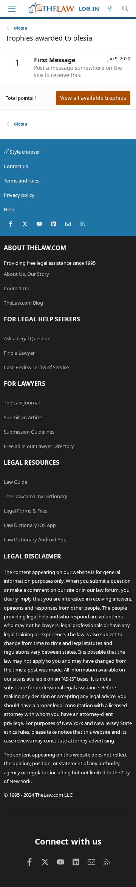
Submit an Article (23, 417)
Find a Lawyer (19, 352)
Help (9, 209)
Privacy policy (19, 195)
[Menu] (11, 9)
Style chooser (24, 151)
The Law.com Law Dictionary (35, 496)
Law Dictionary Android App (35, 539)
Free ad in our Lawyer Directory (39, 446)
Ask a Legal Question (27, 338)
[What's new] (110, 8)
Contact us (16, 166)
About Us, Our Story (26, 274)
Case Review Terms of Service (36, 367)
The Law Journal (22, 402)
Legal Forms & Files (25, 510)
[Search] (125, 8)
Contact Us (16, 288)
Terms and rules (21, 180)
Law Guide (15, 481)
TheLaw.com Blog (23, 302)
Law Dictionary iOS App (30, 525)
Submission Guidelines (29, 431)
